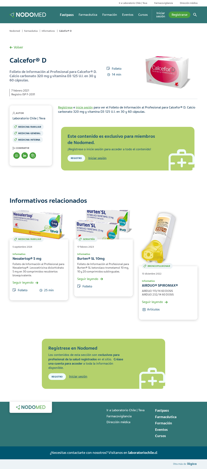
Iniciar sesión (160, 14)
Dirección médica (188, 3)
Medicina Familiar (29, 126)
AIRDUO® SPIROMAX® (160, 285)
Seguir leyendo (23, 283)
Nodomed (15, 30)
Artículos (153, 309)
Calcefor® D (65, 30)
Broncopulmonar (159, 266)
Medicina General (29, 133)
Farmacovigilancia (163, 3)
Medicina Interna (29, 139)
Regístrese (65, 107)
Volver (18, 47)
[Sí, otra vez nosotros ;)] (185, 464)
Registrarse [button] (179, 15)
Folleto (116, 69)
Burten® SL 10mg (91, 259)
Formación (109, 15)
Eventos (127, 15)
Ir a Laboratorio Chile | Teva (133, 3)
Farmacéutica (88, 15)
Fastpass (67, 15)
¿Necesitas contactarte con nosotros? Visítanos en (103, 452)
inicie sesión (84, 107)
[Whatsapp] (16, 155)
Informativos (48, 30)
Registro (76, 158)
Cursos (143, 15)
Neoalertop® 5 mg (27, 259)
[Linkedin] (24, 155)
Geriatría (89, 239)
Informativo (19, 254)
